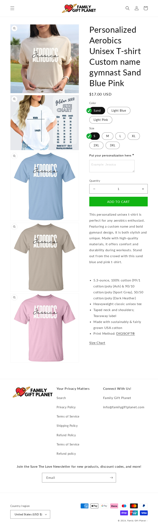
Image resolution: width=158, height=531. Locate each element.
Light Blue (119, 110)
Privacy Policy (66, 407)
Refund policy (66, 453)
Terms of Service (68, 416)
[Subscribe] (111, 477)
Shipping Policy (67, 425)
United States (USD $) (28, 514)
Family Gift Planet (136, 520)
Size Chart (97, 343)
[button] (12, 8)
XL (134, 136)
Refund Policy (66, 435)
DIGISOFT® (125, 333)
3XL (112, 145)
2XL (96, 145)
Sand (97, 110)
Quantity (94, 180)
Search (61, 398)
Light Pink (101, 119)
